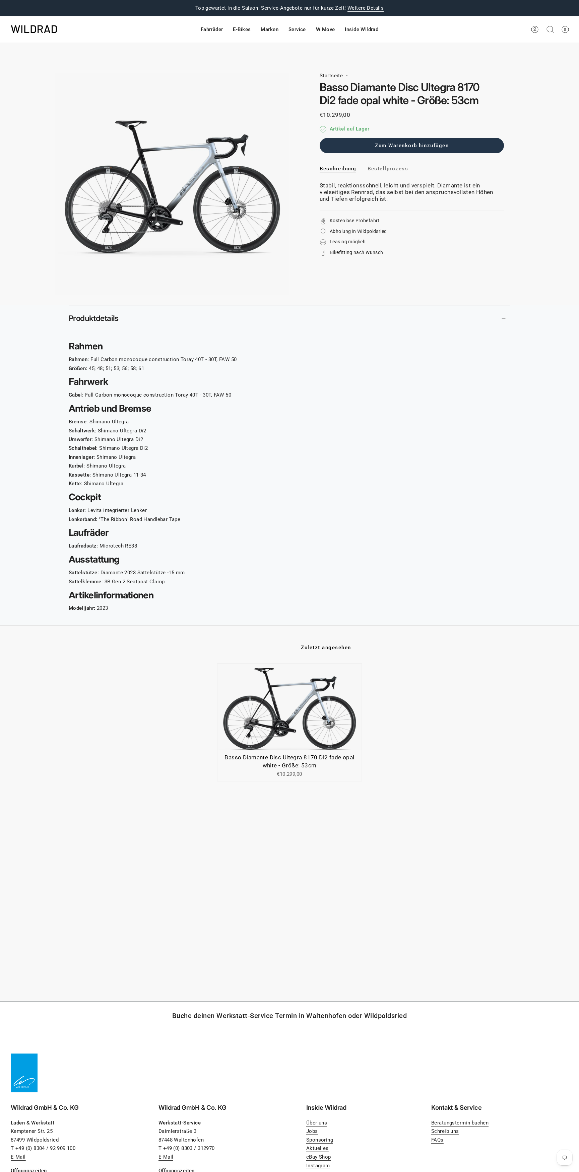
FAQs (437, 1140)
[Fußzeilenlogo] (24, 1073)
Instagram (318, 1166)
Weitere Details (365, 8)
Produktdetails (94, 318)
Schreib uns (445, 1131)
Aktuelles (317, 1148)
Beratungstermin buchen (460, 1123)
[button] (212, 29)
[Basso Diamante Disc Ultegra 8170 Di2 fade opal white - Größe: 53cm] (289, 707)
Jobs (312, 1131)
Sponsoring (319, 1140)
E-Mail (18, 1157)
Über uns (316, 1123)
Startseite (331, 76)
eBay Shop (318, 1157)
